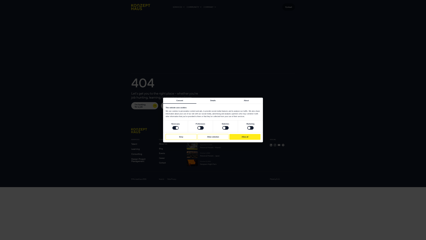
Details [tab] (213, 100)
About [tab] (246, 100)
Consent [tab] (179, 100)
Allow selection (213, 137)
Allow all (245, 137)
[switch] (200, 128)
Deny (181, 137)
